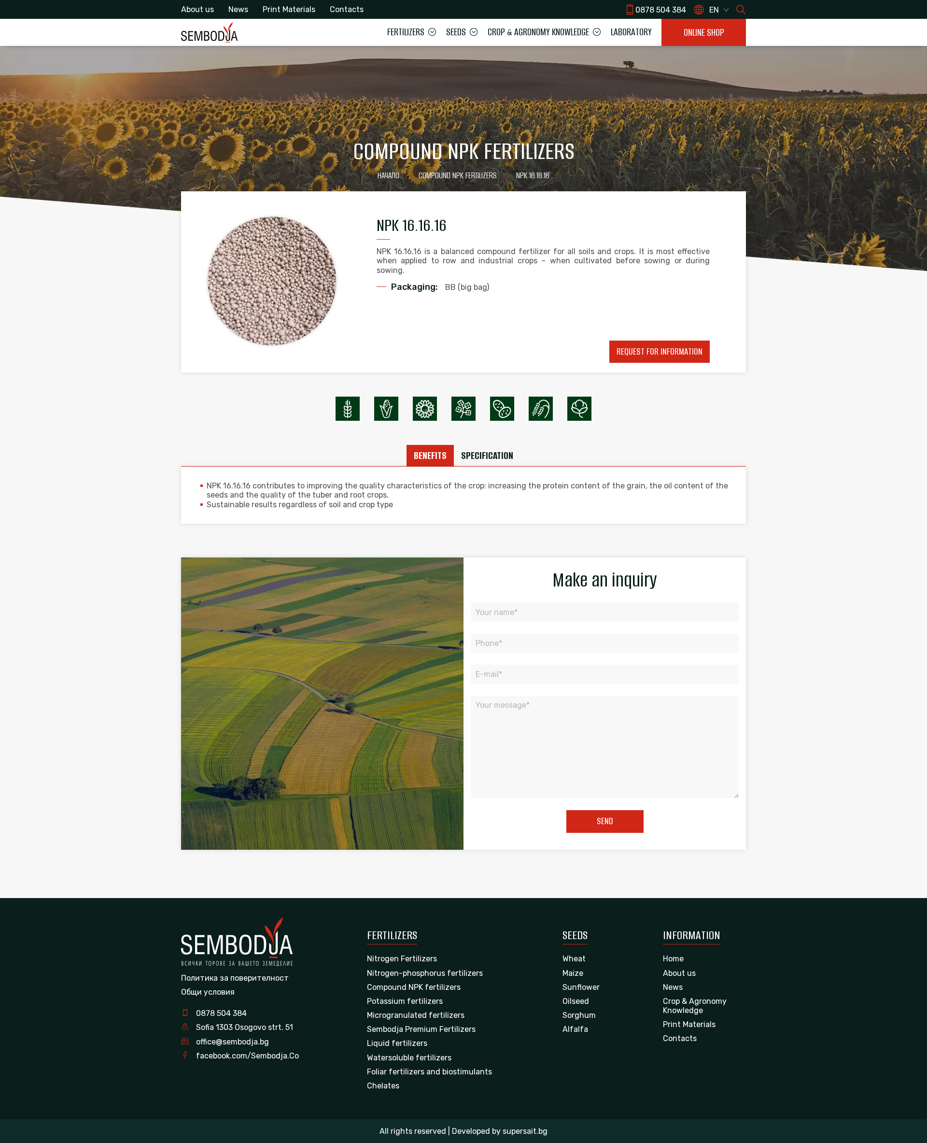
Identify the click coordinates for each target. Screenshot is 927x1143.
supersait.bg (525, 1131)
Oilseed (575, 1001)
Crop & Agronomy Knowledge (695, 1006)
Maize (572, 973)
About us (197, 9)
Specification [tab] (487, 455)
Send (605, 821)
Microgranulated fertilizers (415, 1015)
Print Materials (289, 9)
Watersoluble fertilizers (409, 1057)
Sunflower (581, 987)
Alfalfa (575, 1029)
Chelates (383, 1085)
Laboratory (631, 32)
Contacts (347, 9)
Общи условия (208, 992)
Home (673, 958)
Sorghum (579, 1015)
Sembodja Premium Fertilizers (421, 1029)
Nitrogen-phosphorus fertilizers (425, 973)
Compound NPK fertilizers (414, 987)
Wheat (574, 958)
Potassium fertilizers (405, 1001)
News (238, 9)
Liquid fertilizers (397, 1043)
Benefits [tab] (430, 455)
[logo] (209, 32)
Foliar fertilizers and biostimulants (429, 1071)
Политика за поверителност (235, 978)
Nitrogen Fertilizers (402, 958)
